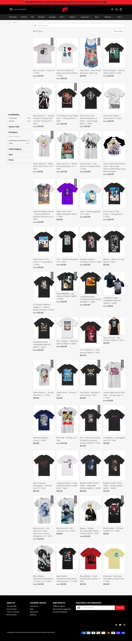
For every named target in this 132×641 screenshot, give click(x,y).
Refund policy (12, 615)
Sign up (120, 608)
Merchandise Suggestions (62, 609)
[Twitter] (116, 625)
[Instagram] (124, 625)
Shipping (33, 615)
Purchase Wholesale (60, 612)
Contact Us (34, 606)
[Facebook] (120, 625)
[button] (119, 31)
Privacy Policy (11, 609)
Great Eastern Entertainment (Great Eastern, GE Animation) (36, 632)
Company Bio (11, 606)
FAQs (31, 609)
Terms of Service (13, 612)
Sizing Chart (34, 612)
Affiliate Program (59, 606)
